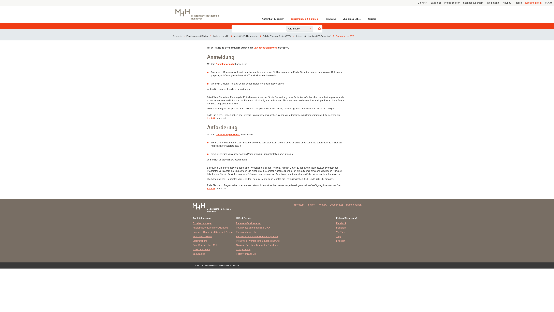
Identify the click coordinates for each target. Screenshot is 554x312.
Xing (338, 236)
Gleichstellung (200, 241)
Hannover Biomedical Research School (213, 232)
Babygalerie (199, 254)
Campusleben (243, 249)
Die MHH (422, 3)
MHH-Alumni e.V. (201, 249)
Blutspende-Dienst (202, 236)
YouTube (340, 232)
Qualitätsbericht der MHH (205, 245)
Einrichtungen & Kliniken (304, 19)
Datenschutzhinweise (265, 48)
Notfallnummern (533, 3)
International (493, 3)
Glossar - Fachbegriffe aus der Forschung (257, 245)
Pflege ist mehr (452, 3)
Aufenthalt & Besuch (273, 19)
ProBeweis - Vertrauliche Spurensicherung (258, 241)
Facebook (341, 223)
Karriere (372, 19)
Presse (518, 3)
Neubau (507, 3)
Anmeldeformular (225, 64)
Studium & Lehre (352, 19)
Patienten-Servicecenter (248, 223)
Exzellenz (436, 3)
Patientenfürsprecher (246, 232)
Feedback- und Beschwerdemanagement (257, 236)
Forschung (330, 19)
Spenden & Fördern (473, 3)
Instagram (341, 227)
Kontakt (211, 118)
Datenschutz (336, 205)
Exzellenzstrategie (202, 223)
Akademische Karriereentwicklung (210, 227)
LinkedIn (340, 241)
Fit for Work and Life (246, 254)
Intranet (311, 205)
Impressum (298, 205)
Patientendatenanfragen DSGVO (253, 227)
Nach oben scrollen (539, 297)
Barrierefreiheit (353, 205)
